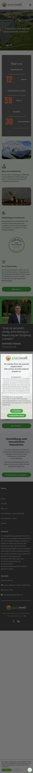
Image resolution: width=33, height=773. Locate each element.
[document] (16, 386)
